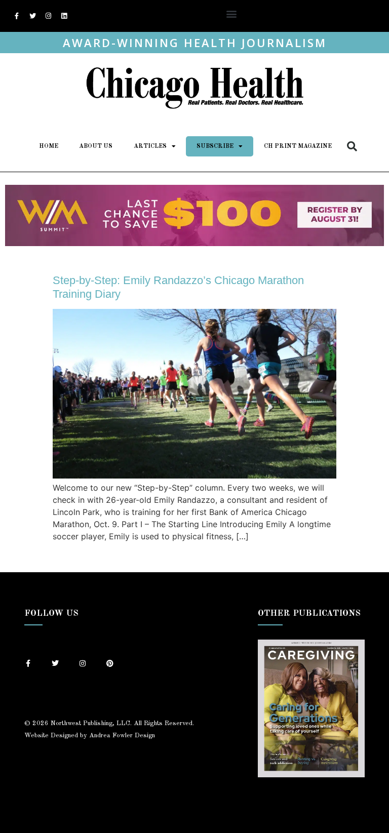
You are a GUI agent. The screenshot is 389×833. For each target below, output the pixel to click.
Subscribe (215, 146)
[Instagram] (48, 16)
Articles (150, 146)
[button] (231, 13)
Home (48, 146)
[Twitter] (32, 16)
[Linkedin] (63, 16)
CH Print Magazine (298, 146)
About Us (95, 146)
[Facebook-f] (16, 16)
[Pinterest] (109, 663)
